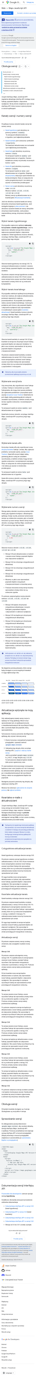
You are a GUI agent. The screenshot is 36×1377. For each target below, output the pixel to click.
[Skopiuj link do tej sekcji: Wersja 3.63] (12, 1054)
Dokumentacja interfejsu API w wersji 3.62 (19, 1221)
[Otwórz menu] (3, 2)
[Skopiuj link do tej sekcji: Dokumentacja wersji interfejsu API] (7, 1189)
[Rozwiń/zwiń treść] (13, 72)
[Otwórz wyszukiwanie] (24, 2)
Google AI (4, 1357)
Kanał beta (8, 151)
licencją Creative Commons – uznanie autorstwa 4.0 (16, 1246)
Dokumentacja (8, 54)
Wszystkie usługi (7, 1360)
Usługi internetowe (7, 1314)
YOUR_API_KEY (18, 250)
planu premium (20, 206)
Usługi (14, 51)
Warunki (4, 1368)
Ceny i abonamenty (7, 1322)
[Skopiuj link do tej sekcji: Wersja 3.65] (12, 990)
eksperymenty (10, 176)
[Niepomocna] (25, 57)
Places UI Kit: (10, 20)
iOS (3, 1308)
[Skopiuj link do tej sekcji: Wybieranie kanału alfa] (23, 443)
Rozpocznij (7, 13)
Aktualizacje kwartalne (22, 198)
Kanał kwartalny (10, 141)
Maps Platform (19, 2)
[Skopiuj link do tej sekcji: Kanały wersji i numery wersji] (3, 119)
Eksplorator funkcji (7, 1293)
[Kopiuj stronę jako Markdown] (25, 66)
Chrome (4, 1347)
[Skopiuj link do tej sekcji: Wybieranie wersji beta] (24, 381)
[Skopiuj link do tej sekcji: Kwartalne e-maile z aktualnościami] (19, 801)
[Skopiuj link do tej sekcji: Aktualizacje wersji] (20, 937)
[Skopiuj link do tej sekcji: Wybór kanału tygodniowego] (29, 221)
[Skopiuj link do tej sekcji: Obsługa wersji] (19, 1104)
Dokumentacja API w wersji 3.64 (16, 1212)
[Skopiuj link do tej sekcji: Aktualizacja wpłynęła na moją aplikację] (12, 713)
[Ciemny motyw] (29, 243)
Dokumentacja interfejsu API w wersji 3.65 (19, 1206)
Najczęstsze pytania (8, 1290)
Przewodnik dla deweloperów (12, 1194)
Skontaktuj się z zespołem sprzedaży (13, 1326)
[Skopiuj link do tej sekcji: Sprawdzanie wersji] (24, 1119)
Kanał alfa (8, 166)
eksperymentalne (7, 449)
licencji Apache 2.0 (25, 1248)
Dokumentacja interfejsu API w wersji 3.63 (19, 1218)
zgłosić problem (15, 790)
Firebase (4, 1350)
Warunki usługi (6, 1332)
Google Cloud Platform (8, 1353)
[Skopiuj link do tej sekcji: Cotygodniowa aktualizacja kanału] (3, 851)
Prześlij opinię (8, 62)
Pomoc (4, 1329)
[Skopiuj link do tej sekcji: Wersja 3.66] (12, 951)
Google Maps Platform (24, 51)
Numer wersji (9, 186)
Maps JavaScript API (18, 8)
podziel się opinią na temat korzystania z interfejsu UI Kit (14, 29)
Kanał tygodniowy (11, 130)
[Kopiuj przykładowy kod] (32, 243)
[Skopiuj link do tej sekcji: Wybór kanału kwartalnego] (27, 289)
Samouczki (5, 1296)
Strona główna (6, 51)
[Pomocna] (22, 57)
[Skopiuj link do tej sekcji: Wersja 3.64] (12, 1022)
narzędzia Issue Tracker (14, 395)
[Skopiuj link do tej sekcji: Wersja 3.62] (12, 1086)
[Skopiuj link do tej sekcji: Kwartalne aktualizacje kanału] (29, 894)
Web (4, 8)
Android (4, 1305)
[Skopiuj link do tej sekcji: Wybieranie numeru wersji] (26, 507)
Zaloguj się (30, 2)
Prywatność (11, 1368)
